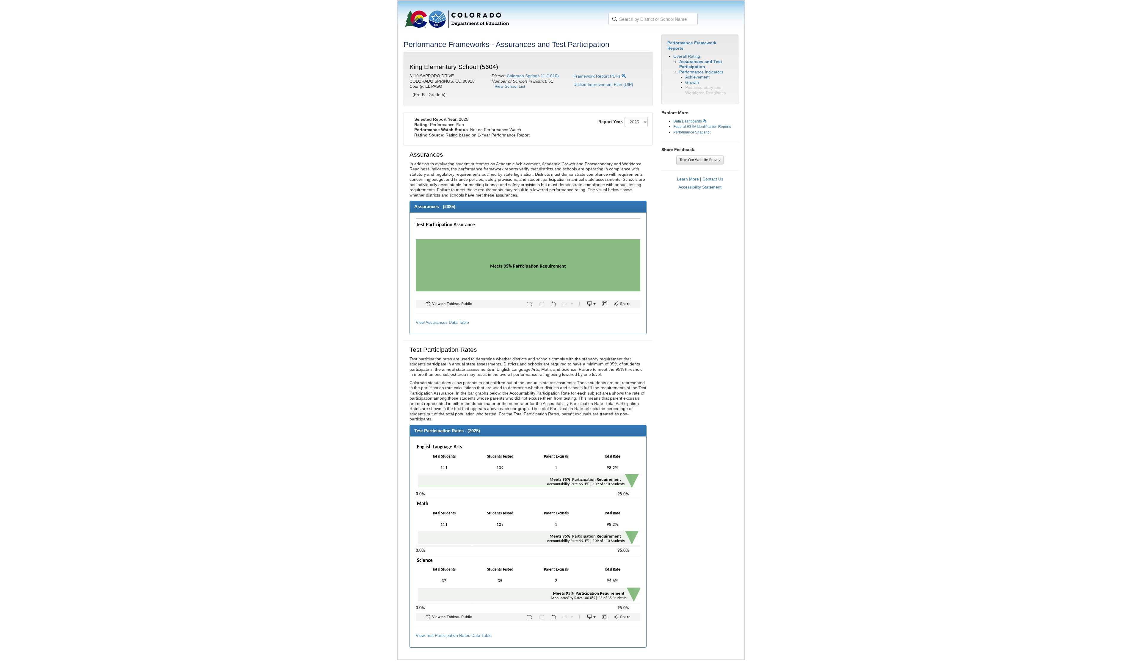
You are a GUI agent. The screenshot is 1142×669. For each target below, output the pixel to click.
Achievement (697, 77)
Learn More (688, 179)
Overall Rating (686, 56)
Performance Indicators (701, 72)
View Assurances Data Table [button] (442, 322)
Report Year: (610, 121)
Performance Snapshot (691, 132)
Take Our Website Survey (700, 160)
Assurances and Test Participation (700, 64)
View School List (510, 86)
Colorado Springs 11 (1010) (533, 75)
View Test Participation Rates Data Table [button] (454, 635)
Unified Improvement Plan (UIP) (603, 84)
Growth (692, 82)
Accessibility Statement (699, 187)
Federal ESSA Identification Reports (702, 127)
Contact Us (712, 179)
